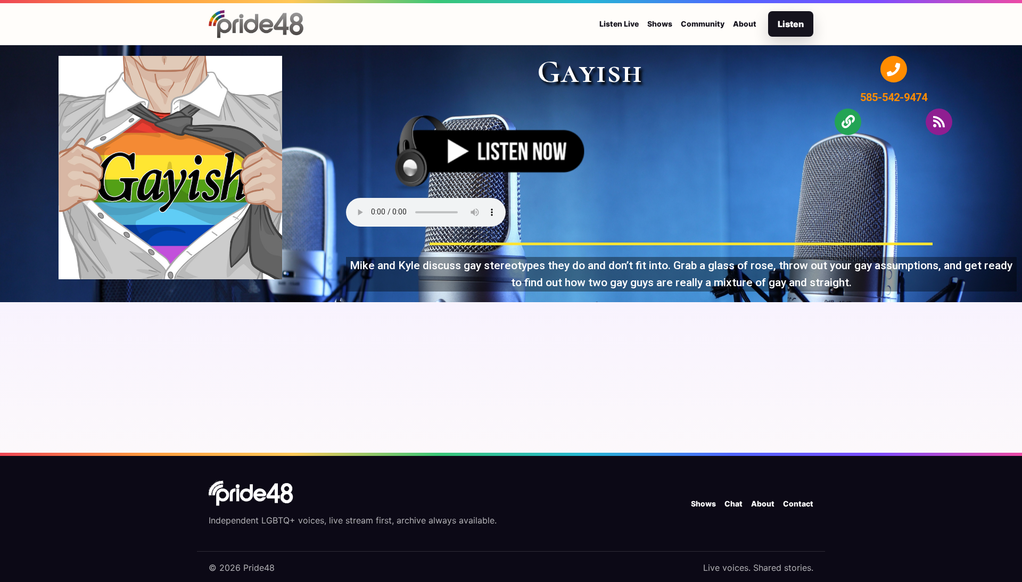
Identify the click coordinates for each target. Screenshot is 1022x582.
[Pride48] (251, 493)
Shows (659, 23)
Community (702, 23)
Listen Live (619, 23)
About (744, 23)
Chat (733, 503)
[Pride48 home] (256, 24)
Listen (791, 24)
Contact (798, 503)
